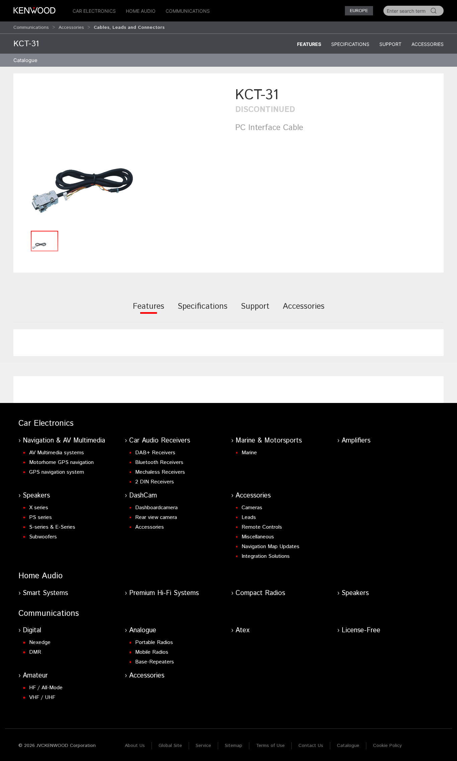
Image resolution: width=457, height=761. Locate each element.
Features (309, 44)
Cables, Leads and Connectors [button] (129, 27)
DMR (35, 652)
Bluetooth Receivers (159, 462)
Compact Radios (260, 593)
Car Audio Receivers (159, 441)
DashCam (143, 496)
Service (203, 745)
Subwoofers (43, 537)
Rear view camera (156, 517)
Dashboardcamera (156, 508)
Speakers (36, 496)
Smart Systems (45, 593)
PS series (40, 517)
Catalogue (348, 745)
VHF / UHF (42, 697)
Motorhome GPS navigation (61, 462)
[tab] (148, 311)
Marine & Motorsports (269, 441)
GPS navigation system (56, 472)
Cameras (252, 508)
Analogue (142, 630)
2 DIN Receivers (154, 482)
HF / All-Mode (46, 688)
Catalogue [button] (25, 60)
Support (390, 44)
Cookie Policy (387, 745)
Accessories (71, 27)
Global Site (170, 745)
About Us (135, 745)
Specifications (350, 44)
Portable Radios (154, 642)
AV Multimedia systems (56, 453)
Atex (243, 630)
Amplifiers (356, 441)
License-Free (361, 630)
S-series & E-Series (52, 527)
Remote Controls (262, 527)
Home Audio (141, 11)
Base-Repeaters (154, 662)
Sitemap (233, 745)
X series (38, 508)
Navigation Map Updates (270, 546)
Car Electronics (94, 11)
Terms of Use (270, 745)
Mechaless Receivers (160, 472)
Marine (249, 453)
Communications (188, 11)
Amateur (35, 676)
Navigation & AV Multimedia (64, 441)
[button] (121, 156)
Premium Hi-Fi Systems (164, 593)
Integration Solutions (266, 556)
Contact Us (310, 745)
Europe (359, 10)
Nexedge (40, 642)
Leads (249, 517)
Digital (32, 630)
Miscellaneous (258, 537)
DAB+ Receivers (155, 453)
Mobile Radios (151, 652)
